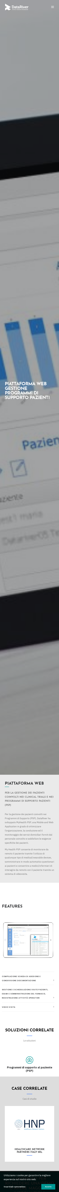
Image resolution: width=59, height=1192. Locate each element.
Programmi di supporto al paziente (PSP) (29, 1069)
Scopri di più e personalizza (14, 1187)
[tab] (28, 978)
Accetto (48, 1187)
